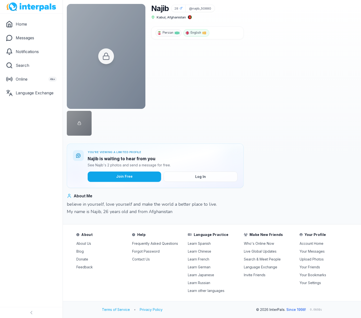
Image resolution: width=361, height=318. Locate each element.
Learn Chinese (199, 251)
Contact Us (141, 259)
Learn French (198, 259)
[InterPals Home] (31, 6)
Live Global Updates (260, 251)
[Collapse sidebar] (31, 312)
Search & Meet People (262, 259)
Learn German (199, 267)
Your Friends (310, 267)
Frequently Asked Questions (155, 243)
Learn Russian (199, 283)
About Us (83, 243)
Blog (80, 251)
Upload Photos (312, 259)
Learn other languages (206, 291)
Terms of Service (116, 309)
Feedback (84, 267)
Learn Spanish (199, 243)
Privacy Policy (151, 309)
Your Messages (312, 251)
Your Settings (310, 283)
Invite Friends (254, 275)
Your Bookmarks (313, 275)
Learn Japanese (201, 275)
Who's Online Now (259, 243)
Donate (82, 259)
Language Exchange (260, 267)
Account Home (311, 243)
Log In (200, 176)
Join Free (124, 176)
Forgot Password (146, 251)
